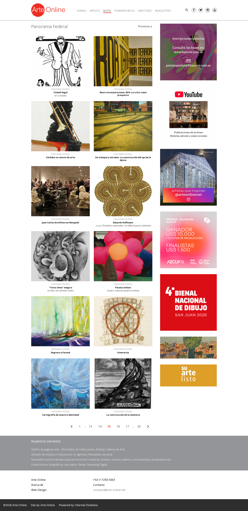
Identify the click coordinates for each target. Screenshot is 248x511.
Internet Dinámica (86, 505)
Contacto (99, 485)
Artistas (95, 10)
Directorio (145, 10)
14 (99, 426)
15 (109, 426)
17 (127, 426)
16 (118, 426)
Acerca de (37, 485)
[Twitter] (201, 10)
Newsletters (163, 10)
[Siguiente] (148, 427)
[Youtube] (214, 10)
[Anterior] (72, 427)
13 (90, 426)
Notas (107, 10)
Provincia (144, 26)
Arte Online (38, 480)
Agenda (81, 10)
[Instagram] (207, 10)
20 (139, 426)
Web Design (39, 490)
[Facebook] (194, 10)
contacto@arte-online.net (109, 490)
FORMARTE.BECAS (124, 10)
